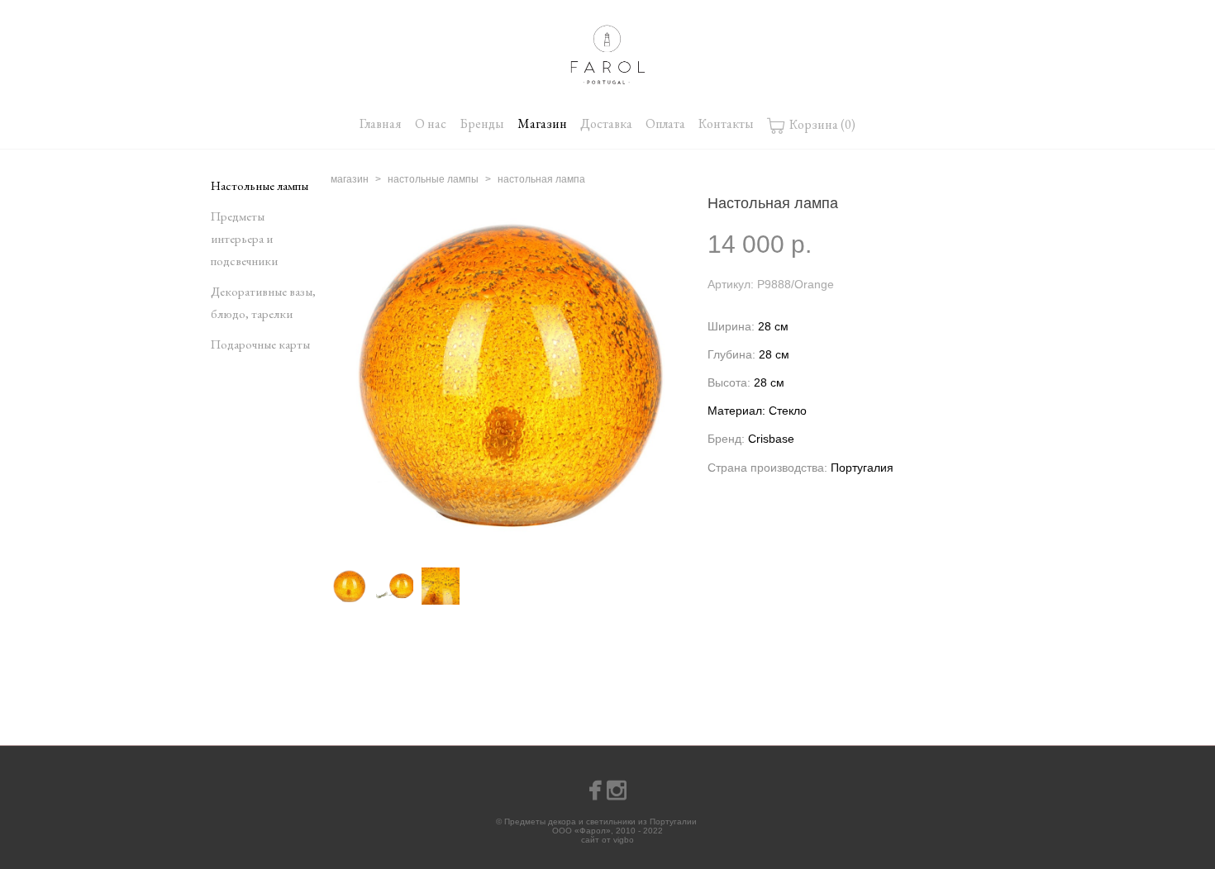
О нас (430, 123)
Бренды (482, 123)
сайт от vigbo (607, 839)
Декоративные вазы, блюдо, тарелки (263, 302)
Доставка (606, 123)
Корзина (821, 123)
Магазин (542, 123)
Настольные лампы (259, 185)
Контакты (726, 123)
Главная (381, 123)
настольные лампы (433, 179)
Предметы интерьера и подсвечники (244, 238)
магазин (350, 179)
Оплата (665, 123)
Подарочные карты (260, 344)
